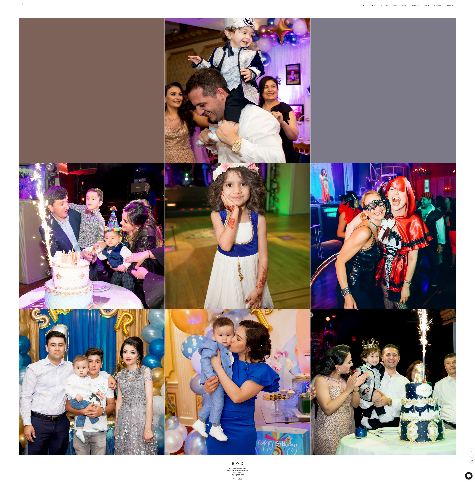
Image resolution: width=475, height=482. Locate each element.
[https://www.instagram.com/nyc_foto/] (242, 463)
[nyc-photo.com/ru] (22, 5)
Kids (395, 5)
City (364, 5)
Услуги (426, 5)
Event (373, 5)
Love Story (385, 5)
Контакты (449, 5)
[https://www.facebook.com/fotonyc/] (237, 463)
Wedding (415, 5)
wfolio (240, 479)
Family (404, 5)
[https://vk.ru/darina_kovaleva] (233, 463)
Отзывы (437, 5)
